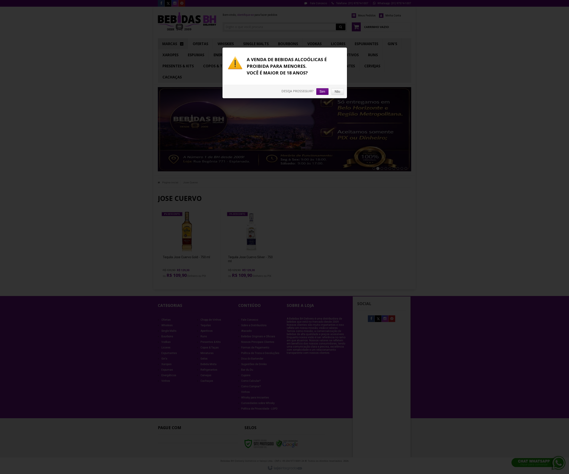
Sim (322, 91)
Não (337, 91)
